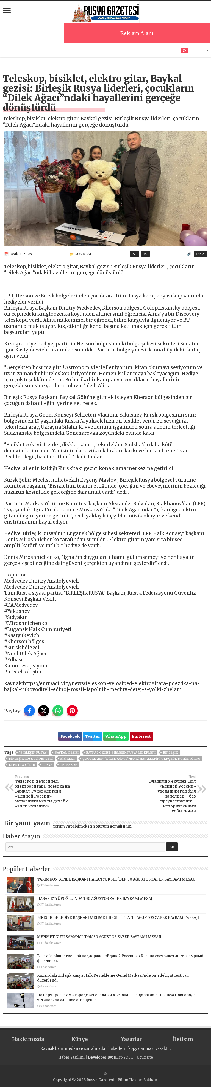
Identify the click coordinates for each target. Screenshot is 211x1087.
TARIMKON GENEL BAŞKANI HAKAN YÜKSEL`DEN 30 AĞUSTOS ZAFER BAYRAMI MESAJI (116, 879)
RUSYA (47, 765)
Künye (79, 1039)
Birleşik (170, 753)
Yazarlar (131, 1039)
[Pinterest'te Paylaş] (72, 710)
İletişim (183, 1039)
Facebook (70, 736)
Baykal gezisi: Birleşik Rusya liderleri (121, 753)
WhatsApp (116, 736)
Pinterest (141, 736)
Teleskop (68, 765)
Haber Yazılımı (71, 1057)
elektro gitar (22, 765)
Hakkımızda (28, 1039)
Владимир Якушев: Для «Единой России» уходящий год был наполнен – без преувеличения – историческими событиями (172, 794)
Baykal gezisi (67, 753)
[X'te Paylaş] (43, 710)
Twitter (92, 736)
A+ (134, 254)
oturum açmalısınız (113, 826)
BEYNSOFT (124, 1057)
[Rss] (106, 1073)
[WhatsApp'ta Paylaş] (57, 710)
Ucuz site (145, 1057)
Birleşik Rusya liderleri (31, 759)
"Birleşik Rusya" (33, 753)
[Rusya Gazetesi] (105, 11)
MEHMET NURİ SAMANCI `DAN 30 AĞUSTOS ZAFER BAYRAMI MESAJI (99, 937)
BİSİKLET (67, 759)
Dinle (200, 254)
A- (146, 254)
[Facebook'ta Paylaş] (29, 710)
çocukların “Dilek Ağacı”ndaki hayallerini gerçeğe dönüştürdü (141, 759)
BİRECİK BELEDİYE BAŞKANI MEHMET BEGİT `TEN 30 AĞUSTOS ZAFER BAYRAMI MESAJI (118, 917)
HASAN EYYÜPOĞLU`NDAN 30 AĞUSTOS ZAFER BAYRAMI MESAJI (95, 898)
